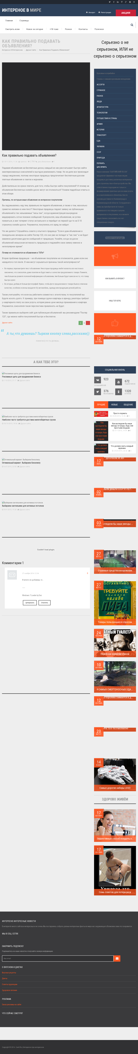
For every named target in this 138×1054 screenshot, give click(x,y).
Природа (101, 158)
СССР (99, 152)
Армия (100, 124)
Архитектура (102, 107)
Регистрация (106, 12)
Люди (99, 101)
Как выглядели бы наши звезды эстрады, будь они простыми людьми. (122, 425)
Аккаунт (92, 12)
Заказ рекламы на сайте (11, 1004)
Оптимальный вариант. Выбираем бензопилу (21, 462)
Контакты (83, 29)
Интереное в (21, 10)
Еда (98, 141)
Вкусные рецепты (9, 973)
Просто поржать (120, 413)
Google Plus (126, 2)
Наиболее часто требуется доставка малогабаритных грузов (29, 419)
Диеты (4, 978)
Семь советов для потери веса (115, 892)
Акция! (125, 12)
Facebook (114, 2)
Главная (9, 20)
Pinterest (122, 2)
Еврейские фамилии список (115, 653)
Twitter (110, 2)
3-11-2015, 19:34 (121, 430)
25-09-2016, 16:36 (119, 416)
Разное (68, 29)
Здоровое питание (9, 990)
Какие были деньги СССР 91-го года (116, 489)
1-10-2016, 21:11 (10, 380)
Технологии (102, 113)
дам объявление (44, 162)
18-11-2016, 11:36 (10, 162)
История (100, 130)
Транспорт (101, 135)
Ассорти (100, 85)
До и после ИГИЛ (115, 458)
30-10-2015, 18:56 (10, 424)
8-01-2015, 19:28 (10, 510)
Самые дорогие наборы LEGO (114, 787)
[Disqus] (46, 655)
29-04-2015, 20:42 (120, 451)
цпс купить (102, 167)
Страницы (24, 20)
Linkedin (118, 2)
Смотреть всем (12, 29)
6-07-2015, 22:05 (10, 467)
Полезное (99, 29)
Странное (101, 90)
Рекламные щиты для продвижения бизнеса (21, 376)
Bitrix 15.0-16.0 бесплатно (115, 728)
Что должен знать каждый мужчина (122, 447)
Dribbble (134, 2)
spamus (23, 162)
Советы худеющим (9, 984)
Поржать (101, 163)
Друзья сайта (7, 323)
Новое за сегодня (34, 29)
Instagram (130, 2)
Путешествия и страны (107, 118)
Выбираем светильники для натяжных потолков (23, 506)
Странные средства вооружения (115, 570)
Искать (132, 25)
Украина (100, 146)
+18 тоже (54, 29)
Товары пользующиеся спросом (115, 622)
